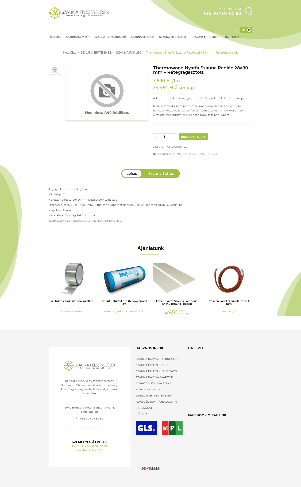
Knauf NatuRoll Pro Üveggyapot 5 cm (124, 302)
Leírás (131, 173)
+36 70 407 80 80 (91, 418)
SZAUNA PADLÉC (129, 52)
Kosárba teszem (193, 136)
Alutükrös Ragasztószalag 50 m (72, 301)
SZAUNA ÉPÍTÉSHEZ (96, 52)
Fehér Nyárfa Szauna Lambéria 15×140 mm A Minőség (176, 302)
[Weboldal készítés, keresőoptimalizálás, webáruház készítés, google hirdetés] (150, 468)
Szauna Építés (161, 173)
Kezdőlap (69, 52)
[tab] (131, 173)
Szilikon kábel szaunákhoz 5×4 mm (229, 302)
